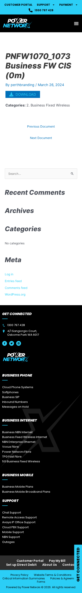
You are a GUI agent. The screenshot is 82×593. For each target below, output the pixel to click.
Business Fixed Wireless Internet (24, 437)
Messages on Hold (15, 407)
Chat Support (11, 512)
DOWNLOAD (26, 94)
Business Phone (17, 375)
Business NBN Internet (17, 432)
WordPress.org (15, 294)
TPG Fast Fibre (12, 456)
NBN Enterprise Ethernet (18, 442)
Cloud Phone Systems (17, 387)
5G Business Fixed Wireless (21, 461)
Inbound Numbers (15, 402)
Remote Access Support (19, 517)
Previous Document (41, 126)
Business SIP (10, 397)
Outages (8, 542)
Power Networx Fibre (16, 452)
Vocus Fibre (10, 447)
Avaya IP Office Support (18, 522)
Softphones (10, 392)
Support (43, 5)
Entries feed (13, 281)
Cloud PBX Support (15, 527)
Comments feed (16, 288)
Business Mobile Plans (17, 487)
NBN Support (11, 537)
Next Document (41, 138)
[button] (76, 23)
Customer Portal (18, 5)
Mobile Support (13, 532)
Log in (9, 274)
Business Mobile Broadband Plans (26, 492)
